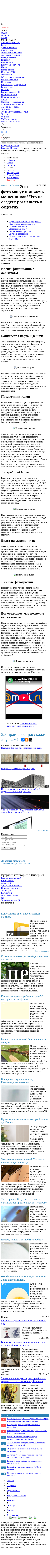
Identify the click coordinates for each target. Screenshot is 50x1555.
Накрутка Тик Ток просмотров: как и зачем (21, 748)
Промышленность (9, 79)
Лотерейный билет (18, 229)
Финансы (5, 117)
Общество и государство (12, 77)
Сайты (10, 162)
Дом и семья (7, 50)
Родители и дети (9, 94)
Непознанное (7, 70)
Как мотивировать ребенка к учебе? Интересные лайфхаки (22, 998)
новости (5, 35)
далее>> (27, 1335)
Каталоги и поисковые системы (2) (10, 895)
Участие (10, 1500)
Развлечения (7, 87)
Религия (5, 89)
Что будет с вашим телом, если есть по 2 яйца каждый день (24, 1278)
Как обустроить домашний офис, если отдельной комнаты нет (23, 1343)
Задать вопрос (13, 1490)
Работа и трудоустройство (13, 84)
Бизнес (4, 45)
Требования (12, 1515)
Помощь (11, 1505)
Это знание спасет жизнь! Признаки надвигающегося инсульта (22, 1161)
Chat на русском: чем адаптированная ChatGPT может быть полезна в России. (23, 811)
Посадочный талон (18, 226)
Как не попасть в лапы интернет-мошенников (22, 724)
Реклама (10, 1510)
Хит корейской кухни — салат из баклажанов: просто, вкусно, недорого (24, 1201)
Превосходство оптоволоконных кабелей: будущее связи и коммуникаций (21, 790)
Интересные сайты (10, 57)
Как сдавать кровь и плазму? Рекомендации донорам (18, 1080)
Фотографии (13, 177)
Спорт (4, 99)
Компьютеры (7, 62)
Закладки (11, 180)
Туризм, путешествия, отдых (14, 112)
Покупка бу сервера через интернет (18, 768)
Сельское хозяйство (10, 97)
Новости (11, 165)
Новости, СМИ (8, 72)
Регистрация (13, 145)
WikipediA (6, 127)
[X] (30, 739)
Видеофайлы (13, 172)
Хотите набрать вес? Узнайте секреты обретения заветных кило (24, 1456)
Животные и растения (11, 52)
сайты (4, 37)
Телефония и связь (10, 107)
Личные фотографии (19, 234)
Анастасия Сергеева (10, 185)
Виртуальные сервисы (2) (7, 881)
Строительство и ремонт (12, 104)
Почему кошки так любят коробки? (22, 1239)
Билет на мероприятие (20, 231)
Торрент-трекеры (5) (10, 900)
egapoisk (6, 137)
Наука (4, 67)
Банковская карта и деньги (22, 224)
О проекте (11, 1485)
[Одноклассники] (26, 739)
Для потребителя (9, 47)
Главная (10, 1480)
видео (4, 32)
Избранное (12, 160)
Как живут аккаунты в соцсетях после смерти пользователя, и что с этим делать (27, 1419)
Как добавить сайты (16, 1495)
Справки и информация (12, 102)
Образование (7, 75)
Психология (6, 82)
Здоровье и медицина (11, 55)
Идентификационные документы (25, 221)
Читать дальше (42, 951)
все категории (7, 903)
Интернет (5, 60)
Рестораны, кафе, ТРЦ (11, 92)
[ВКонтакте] (23, 739)
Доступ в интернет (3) (11, 885)
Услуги (4, 114)
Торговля (5, 109)
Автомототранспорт (10, 42)
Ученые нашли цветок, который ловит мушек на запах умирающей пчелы (23, 1380)
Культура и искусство (11, 65)
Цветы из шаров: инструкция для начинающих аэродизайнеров (22, 1438)
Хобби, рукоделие (9, 119)
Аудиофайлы (13, 175)
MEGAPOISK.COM (10, 122)
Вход (3, 145)
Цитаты (10, 170)
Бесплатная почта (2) (11, 878)
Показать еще (43, 830)
